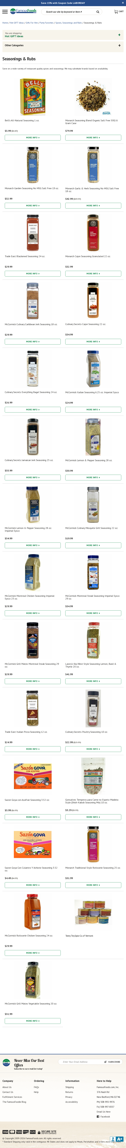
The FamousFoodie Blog (14, 1101)
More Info (32, 137)
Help (36, 1092)
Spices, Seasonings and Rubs (68, 22)
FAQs (36, 1087)
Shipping (69, 1087)
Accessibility (71, 1101)
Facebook (105, 1116)
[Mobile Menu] (5, 12)
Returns (69, 1092)
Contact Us (7, 1092)
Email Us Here (103, 1111)
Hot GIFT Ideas (17, 22)
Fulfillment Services (12, 1096)
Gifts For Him (32, 22)
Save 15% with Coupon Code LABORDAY (63, 2)
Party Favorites (46, 22)
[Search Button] (98, 12)
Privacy (68, 1096)
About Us (7, 1087)
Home (5, 22)
